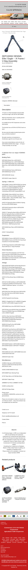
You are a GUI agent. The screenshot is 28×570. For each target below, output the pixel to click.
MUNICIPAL (12, 394)
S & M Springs (14, 10)
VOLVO (25, 23)
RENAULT (12, 23)
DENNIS (5, 21)
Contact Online (5, 419)
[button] (23, 37)
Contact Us (3, 522)
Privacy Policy (4, 523)
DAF (2, 21)
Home (3, 31)
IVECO (19, 21)
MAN (2, 23)
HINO (16, 21)
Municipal (8, 31)
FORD (19, 537)
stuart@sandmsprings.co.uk (17, 6)
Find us (4, 422)
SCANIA (16, 23)
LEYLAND (24, 21)
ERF (9, 21)
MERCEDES (6, 23)
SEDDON (21, 23)
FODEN (12, 21)
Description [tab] (7, 105)
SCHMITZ (3, 542)
